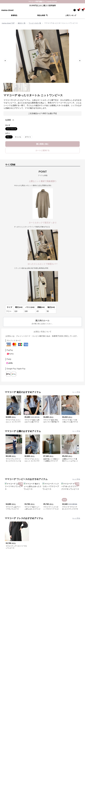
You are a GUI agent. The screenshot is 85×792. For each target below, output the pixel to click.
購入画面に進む (42, 144)
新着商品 (14, 15)
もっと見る (76, 392)
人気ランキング (70, 15)
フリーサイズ (11, 129)
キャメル (18, 137)
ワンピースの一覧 (35, 23)
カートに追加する (42, 150)
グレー (9, 137)
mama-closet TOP (8, 23)
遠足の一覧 (21, 23)
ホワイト (28, 137)
